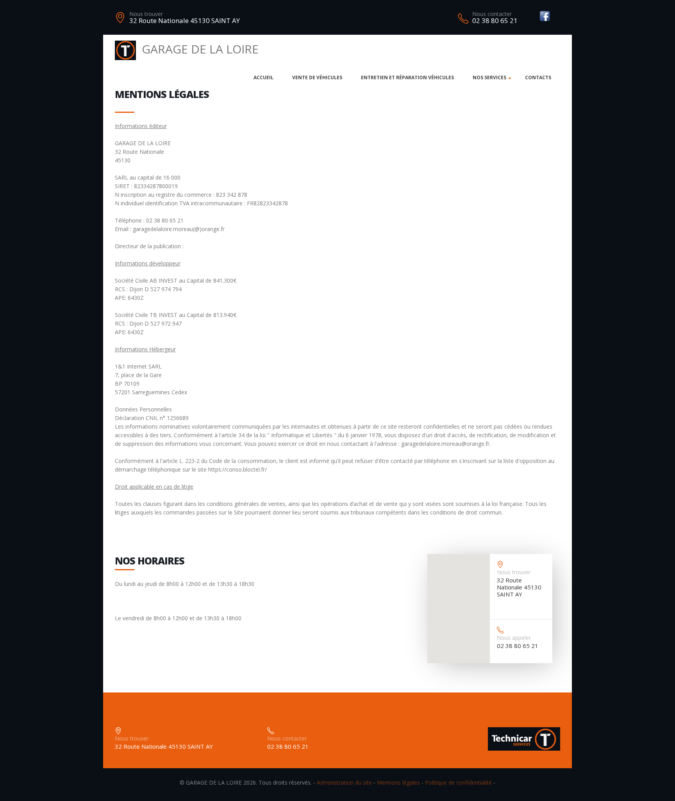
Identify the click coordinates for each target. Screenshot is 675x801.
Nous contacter (492, 14)
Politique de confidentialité (458, 782)
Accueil (263, 77)
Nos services (489, 77)
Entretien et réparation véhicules (407, 77)
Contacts (538, 77)
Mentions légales (398, 782)
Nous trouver (146, 14)
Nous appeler (514, 637)
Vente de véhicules (317, 77)
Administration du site (344, 782)
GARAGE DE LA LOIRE (200, 49)
